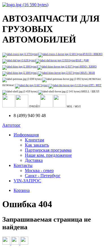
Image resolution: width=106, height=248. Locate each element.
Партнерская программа (48, 150)
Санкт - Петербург (42, 175)
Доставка (34, 160)
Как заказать (37, 145)
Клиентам (34, 139)
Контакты (23, 165)
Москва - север (39, 170)
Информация (26, 134)
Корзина (22, 190)
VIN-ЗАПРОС (27, 180)
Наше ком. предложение (48, 155)
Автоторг (11, 125)
